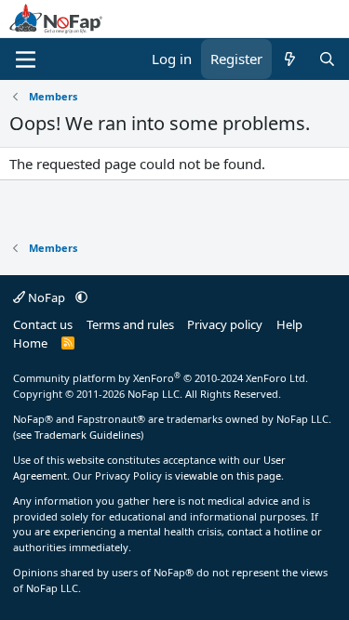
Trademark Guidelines (87, 435)
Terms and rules (130, 324)
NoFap (46, 297)
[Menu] (25, 59)
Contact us (43, 324)
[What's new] (290, 59)
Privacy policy (224, 324)
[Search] (327, 59)
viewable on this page (228, 475)
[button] (81, 297)
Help (289, 324)
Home (30, 343)
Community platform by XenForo (160, 378)
